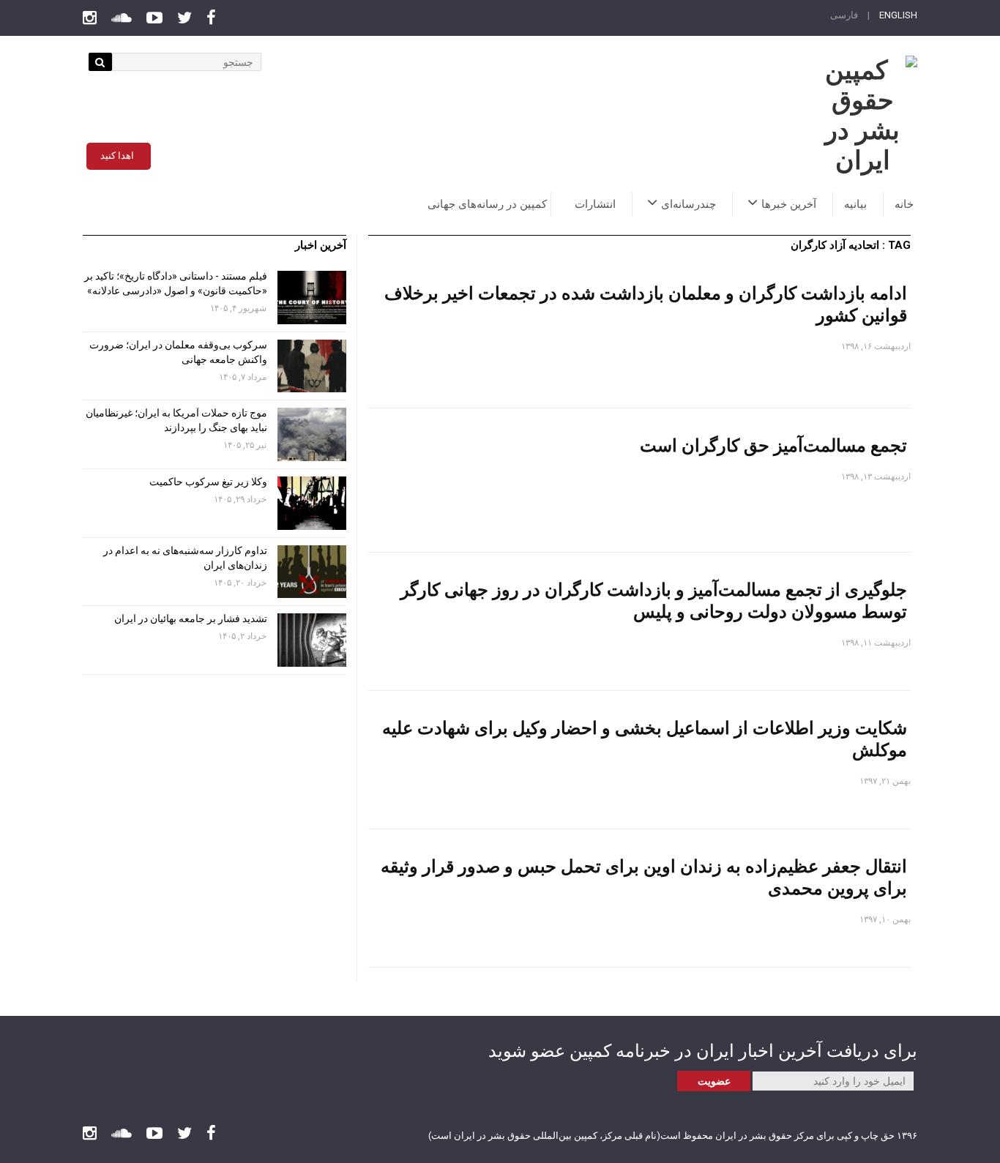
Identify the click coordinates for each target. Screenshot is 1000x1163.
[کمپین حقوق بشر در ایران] (862, 116)
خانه (904, 204)
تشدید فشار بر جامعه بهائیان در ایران (189, 618)
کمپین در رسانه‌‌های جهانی (487, 204)
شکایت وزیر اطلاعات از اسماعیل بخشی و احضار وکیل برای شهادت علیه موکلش (644, 738)
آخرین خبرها (788, 204)
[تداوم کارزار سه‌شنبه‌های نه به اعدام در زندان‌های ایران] (311, 572)
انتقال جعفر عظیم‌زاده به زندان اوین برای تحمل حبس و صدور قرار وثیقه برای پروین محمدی (644, 876)
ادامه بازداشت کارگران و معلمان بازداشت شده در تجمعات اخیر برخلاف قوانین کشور (645, 303)
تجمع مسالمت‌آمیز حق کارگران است (773, 445)
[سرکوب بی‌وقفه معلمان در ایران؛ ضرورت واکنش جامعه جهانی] (311, 366)
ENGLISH (898, 15)
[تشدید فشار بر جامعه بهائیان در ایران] (311, 640)
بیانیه (855, 204)
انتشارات (595, 204)
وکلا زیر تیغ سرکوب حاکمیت (207, 481)
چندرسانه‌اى (688, 204)
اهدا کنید (117, 155)
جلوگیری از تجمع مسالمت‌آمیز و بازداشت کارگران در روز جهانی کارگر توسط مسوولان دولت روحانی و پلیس (653, 600)
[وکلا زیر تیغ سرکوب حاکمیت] (311, 503)
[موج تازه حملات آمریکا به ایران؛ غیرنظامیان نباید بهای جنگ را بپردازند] (311, 434)
